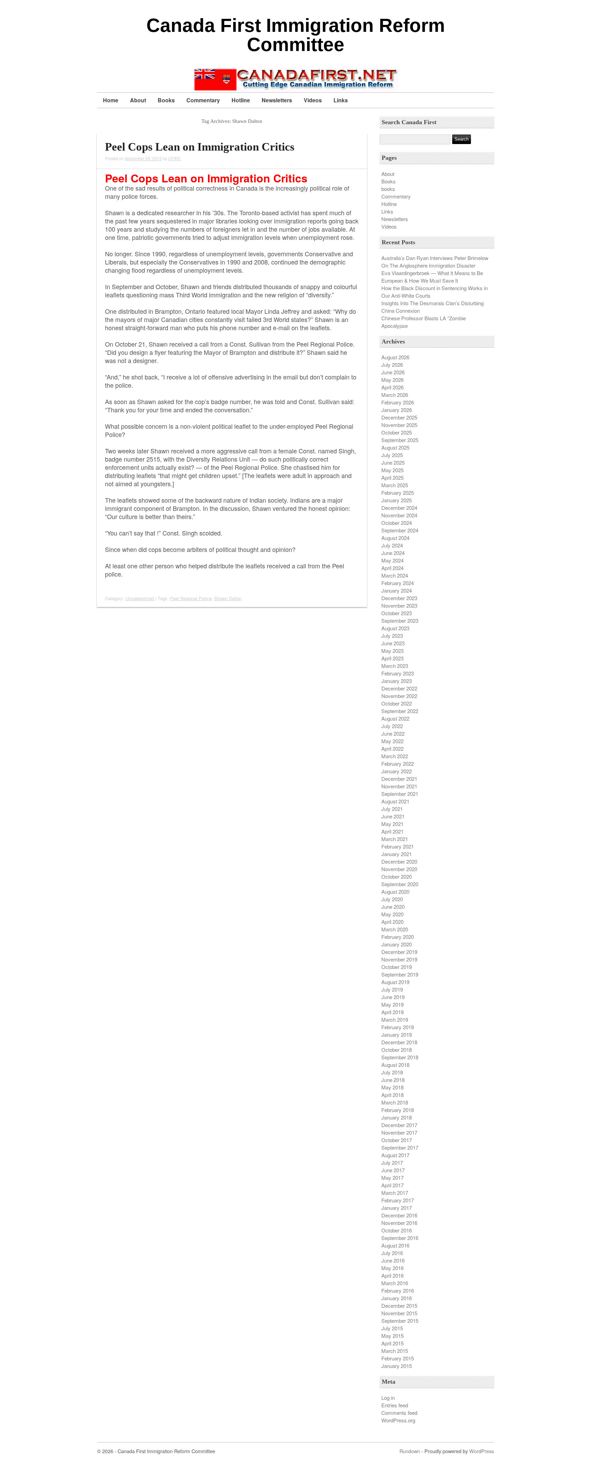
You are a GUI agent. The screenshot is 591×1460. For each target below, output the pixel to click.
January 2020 (396, 944)
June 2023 (393, 643)
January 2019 (396, 1034)
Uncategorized (140, 598)
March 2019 (394, 1019)
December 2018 (399, 1042)
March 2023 (394, 665)
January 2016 (396, 1298)
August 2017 (395, 1155)
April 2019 (392, 1012)
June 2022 (393, 733)
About (138, 100)
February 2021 (397, 846)
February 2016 (397, 1290)
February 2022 (397, 763)
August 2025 (395, 447)
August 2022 (395, 718)
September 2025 (399, 439)
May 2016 (392, 1267)
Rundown (409, 1451)
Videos (313, 100)
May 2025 (392, 470)
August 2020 (395, 891)
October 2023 (396, 613)
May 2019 (392, 1004)
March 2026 (394, 394)
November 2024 (399, 515)
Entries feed (394, 1405)
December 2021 (399, 778)
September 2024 (399, 530)
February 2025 (397, 492)
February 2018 (397, 1109)
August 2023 (395, 628)
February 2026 (397, 402)
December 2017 (399, 1124)
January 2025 (396, 500)
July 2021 (392, 808)
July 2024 (392, 545)
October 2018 (396, 1049)
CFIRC (174, 158)
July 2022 (392, 725)
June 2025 (393, 462)
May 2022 (392, 741)
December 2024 (399, 507)
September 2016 (399, 1237)
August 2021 (395, 801)
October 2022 (396, 703)
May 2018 (392, 1087)
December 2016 (399, 1215)
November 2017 (399, 1132)
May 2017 (392, 1177)
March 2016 (394, 1283)
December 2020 (399, 861)
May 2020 (392, 914)
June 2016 (393, 1260)
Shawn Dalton (227, 598)
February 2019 (397, 1027)
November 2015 (399, 1313)
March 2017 (394, 1192)
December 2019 (399, 951)
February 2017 (397, 1200)
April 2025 (392, 477)
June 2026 (393, 372)
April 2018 (392, 1094)
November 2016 (399, 1222)
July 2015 (392, 1328)
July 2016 (392, 1252)
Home (110, 100)
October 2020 (396, 876)
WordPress (481, 1451)
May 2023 (392, 650)
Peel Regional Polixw (190, 598)
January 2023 (396, 680)
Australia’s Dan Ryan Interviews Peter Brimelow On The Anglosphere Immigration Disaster (434, 261)
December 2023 (399, 598)
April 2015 (392, 1343)
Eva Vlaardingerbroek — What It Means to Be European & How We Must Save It (432, 276)
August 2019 (395, 981)
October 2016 (396, 1230)
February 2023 (397, 673)
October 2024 (396, 522)
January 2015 (396, 1365)
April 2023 (392, 658)
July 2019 (392, 989)
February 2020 (397, 936)
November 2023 (399, 605)
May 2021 (392, 823)
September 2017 (399, 1147)
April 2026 (392, 387)
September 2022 (399, 710)
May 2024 (392, 560)
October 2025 (396, 432)
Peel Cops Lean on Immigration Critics (199, 147)
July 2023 (392, 635)
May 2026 (392, 379)
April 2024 (392, 567)
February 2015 (397, 1358)
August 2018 (395, 1064)
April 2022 (392, 748)
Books (166, 100)
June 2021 (393, 816)
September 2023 (399, 620)
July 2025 (392, 454)
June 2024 (393, 552)
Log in (388, 1397)
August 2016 (395, 1245)
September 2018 (399, 1057)
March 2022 (394, 756)
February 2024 (397, 582)
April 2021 (392, 831)
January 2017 (396, 1207)
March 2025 (394, 485)
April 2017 (392, 1185)
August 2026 (395, 357)
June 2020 (393, 906)
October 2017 (396, 1140)
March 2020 (394, 929)
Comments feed (399, 1412)
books (388, 188)
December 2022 (399, 688)
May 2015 (392, 1335)
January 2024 (396, 590)
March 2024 (394, 575)
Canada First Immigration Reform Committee (295, 35)
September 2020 (399, 884)
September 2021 (399, 793)
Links (340, 100)
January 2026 (396, 409)
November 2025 (399, 424)
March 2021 (394, 838)
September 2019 (399, 974)
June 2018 (393, 1079)
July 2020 (392, 899)
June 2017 (393, 1170)
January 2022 (396, 771)
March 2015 (394, 1350)
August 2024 (395, 537)
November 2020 (399, 869)
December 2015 (399, 1305)
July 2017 (392, 1162)
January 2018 (396, 1117)
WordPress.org (398, 1420)
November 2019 (399, 959)
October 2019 (396, 966)
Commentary (203, 100)
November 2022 (399, 695)
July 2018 (392, 1072)
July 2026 (392, 364)
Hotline (241, 100)
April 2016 (392, 1275)
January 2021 (396, 853)
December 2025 (399, 417)
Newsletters (277, 100)
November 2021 (399, 786)
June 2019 (393, 996)
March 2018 (394, 1102)
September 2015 (399, 1320)
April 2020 (392, 921)
